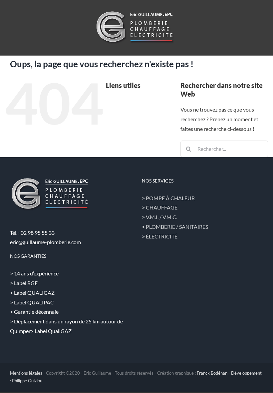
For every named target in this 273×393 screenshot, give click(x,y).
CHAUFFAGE (161, 207)
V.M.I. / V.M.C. (161, 217)
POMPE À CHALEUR (170, 198)
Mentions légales (26, 373)
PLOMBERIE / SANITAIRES (177, 226)
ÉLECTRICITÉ (161, 236)
